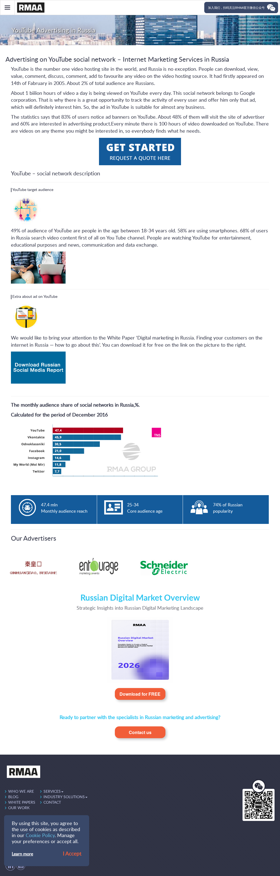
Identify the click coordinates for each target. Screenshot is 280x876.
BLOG (13, 797)
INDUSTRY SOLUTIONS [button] (64, 797)
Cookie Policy (40, 835)
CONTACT (52, 802)
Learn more (22, 854)
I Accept (72, 854)
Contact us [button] (140, 732)
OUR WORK (19, 808)
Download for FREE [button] (140, 694)
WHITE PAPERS (21, 802)
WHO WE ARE (21, 792)
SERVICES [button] (52, 792)
